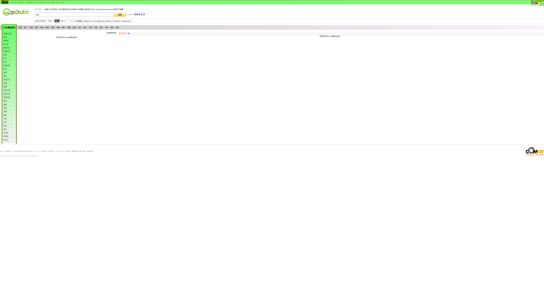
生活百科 (41, 2)
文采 (35, 2)
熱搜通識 (29, 2)
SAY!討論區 (50, 2)
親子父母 (13, 2)
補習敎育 (21, 2)
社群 (62, 2)
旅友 (58, 2)
